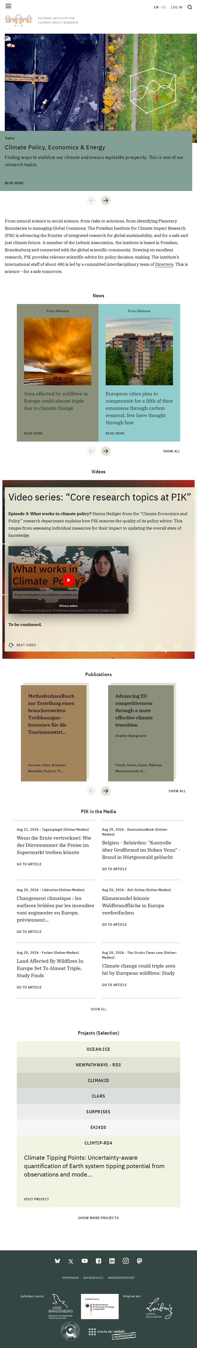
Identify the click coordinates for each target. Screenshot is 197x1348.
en (156, 7)
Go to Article (29, 864)
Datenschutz (93, 1277)
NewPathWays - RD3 (98, 1065)
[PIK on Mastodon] (139, 1260)
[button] (91, 200)
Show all (171, 451)
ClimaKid (98, 1080)
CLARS (98, 1096)
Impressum (70, 1277)
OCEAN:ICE (98, 1049)
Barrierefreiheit (121, 1277)
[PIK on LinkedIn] (112, 1260)
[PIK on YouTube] (85, 1260)
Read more (14, 36)
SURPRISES (98, 1111)
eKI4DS (99, 1127)
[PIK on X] (71, 1260)
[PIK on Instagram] (126, 1260)
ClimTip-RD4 (98, 1143)
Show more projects (98, 1218)
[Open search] (188, 7)
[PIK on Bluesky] (58, 1260)
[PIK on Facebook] (99, 1260)
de (164, 7)
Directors (164, 264)
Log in (177, 7)
